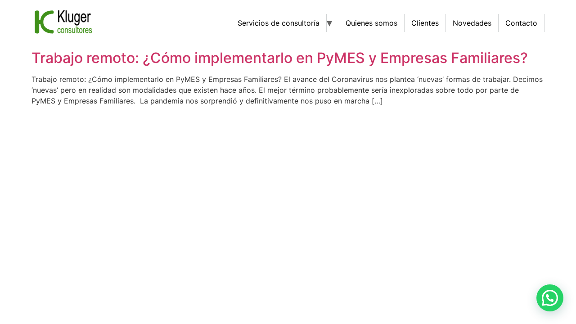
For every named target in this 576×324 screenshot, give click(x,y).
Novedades (472, 22)
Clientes (425, 22)
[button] (549, 297)
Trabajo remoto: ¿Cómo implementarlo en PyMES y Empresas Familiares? (280, 58)
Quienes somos (371, 22)
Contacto (521, 22)
